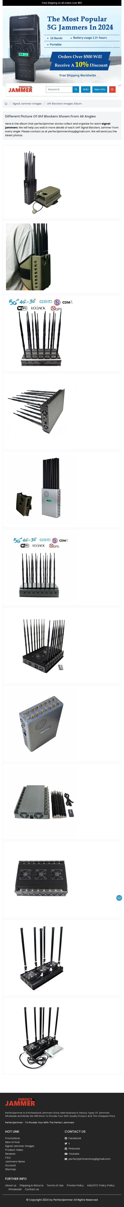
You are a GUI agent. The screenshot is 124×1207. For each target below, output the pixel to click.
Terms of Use (55, 1185)
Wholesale (15, 1189)
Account (10, 1165)
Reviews (10, 1154)
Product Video (14, 1150)
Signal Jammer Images (27, 103)
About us (10, 1185)
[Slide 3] (67, 82)
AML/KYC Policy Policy (101, 1185)
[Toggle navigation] (112, 89)
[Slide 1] (56, 82)
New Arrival (12, 1142)
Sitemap (10, 1169)
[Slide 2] (62, 82)
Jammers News (15, 1161)
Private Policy (75, 1185)
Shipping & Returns (31, 1185)
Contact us (32, 1189)
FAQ (7, 1158)
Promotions (12, 1138)
